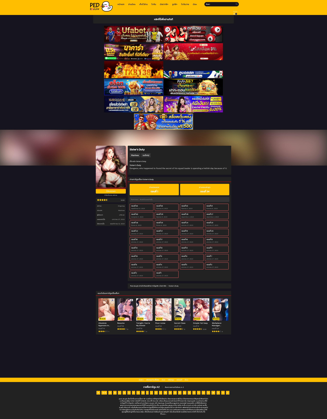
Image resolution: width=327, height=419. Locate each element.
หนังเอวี (179, 380)
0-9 (104, 392)
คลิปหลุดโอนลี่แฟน (152, 380)
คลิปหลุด (171, 380)
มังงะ (163, 380)
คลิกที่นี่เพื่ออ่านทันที (163, 19)
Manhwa (121, 210)
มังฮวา (141, 380)
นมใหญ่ (146, 155)
